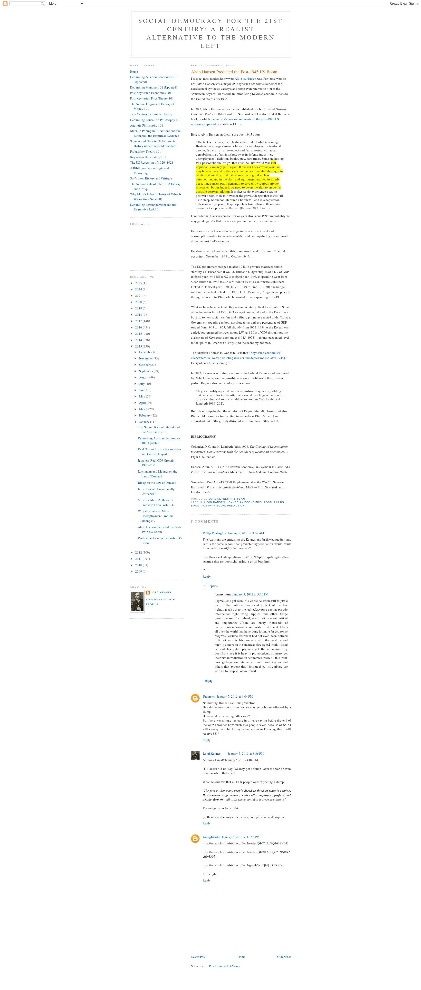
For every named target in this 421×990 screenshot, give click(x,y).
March (143, 409)
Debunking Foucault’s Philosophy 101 (155, 120)
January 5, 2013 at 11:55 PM (240, 837)
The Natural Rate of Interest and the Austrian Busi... (159, 429)
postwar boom (213, 505)
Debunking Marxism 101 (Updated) (153, 87)
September (146, 371)
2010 (139, 565)
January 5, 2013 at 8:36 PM (246, 753)
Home (241, 956)
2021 (139, 295)
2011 (139, 558)
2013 (139, 346)
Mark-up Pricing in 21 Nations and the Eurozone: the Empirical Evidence (155, 133)
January (144, 421)
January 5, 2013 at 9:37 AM (246, 533)
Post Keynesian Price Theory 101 (152, 98)
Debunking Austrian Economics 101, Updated (159, 440)
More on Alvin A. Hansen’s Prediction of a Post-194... (156, 502)
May (142, 396)
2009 (139, 571)
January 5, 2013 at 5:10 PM (250, 594)
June (142, 390)
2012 (139, 552)
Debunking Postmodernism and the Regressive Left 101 (153, 207)
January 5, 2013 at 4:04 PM (235, 696)
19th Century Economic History (151, 114)
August (144, 377)
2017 (139, 321)
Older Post (284, 956)
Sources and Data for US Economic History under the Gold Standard (153, 143)
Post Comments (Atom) (224, 966)
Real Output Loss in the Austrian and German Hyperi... (159, 451)
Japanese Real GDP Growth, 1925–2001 (156, 462)
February (145, 415)
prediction (236, 505)
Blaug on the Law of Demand (157, 482)
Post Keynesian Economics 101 (151, 92)
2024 (139, 289)
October (144, 364)
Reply (207, 576)
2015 (139, 333)
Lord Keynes (211, 753)
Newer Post (198, 956)
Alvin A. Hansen (245, 78)
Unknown (209, 696)
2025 (139, 283)
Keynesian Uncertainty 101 (148, 157)
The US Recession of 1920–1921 (151, 162)
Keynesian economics (244, 502)
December (146, 352)
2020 (139, 302)
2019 (139, 308)
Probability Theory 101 (145, 151)
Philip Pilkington (214, 533)
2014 (139, 340)
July (142, 383)
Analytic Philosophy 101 (146, 125)
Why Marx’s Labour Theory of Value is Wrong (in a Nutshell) (155, 196)
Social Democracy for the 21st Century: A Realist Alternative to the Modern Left (210, 33)
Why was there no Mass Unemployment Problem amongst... (155, 516)
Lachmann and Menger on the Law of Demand (157, 473)
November (146, 358)
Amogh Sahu (211, 836)
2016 (139, 327)
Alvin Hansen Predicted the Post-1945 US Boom (159, 529)
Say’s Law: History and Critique (151, 178)
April (143, 402)
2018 (139, 314)
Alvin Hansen (214, 502)
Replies (213, 586)
